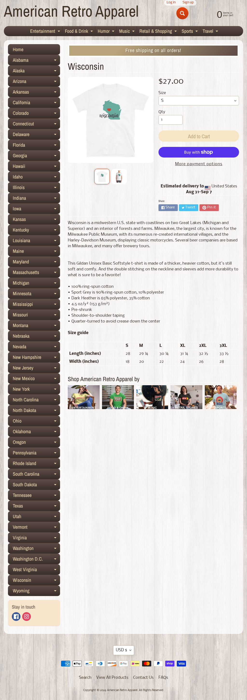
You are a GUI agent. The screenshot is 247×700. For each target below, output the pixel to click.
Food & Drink (79, 32)
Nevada (36, 347)
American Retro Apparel (71, 11)
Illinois (36, 188)
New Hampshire (36, 358)
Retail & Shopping (158, 32)
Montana (36, 326)
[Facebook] (16, 616)
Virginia (36, 538)
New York (36, 390)
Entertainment (45, 32)
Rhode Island (36, 464)
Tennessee (36, 496)
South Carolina (36, 475)
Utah (36, 517)
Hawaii (36, 167)
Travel (211, 32)
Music (127, 32)
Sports (190, 32)
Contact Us (143, 677)
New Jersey (36, 368)
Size (162, 93)
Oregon (36, 443)
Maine (36, 252)
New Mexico (36, 379)
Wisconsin (36, 581)
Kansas (36, 220)
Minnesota (36, 294)
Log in (171, 2)
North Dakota (36, 411)
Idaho (36, 177)
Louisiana (36, 241)
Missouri (36, 315)
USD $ (121, 650)
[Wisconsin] (102, 176)
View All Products (112, 677)
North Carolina (36, 400)
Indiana (36, 199)
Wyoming (36, 591)
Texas (36, 506)
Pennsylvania (36, 453)
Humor (107, 32)
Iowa (36, 209)
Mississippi (36, 305)
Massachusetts (36, 273)
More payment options (198, 164)
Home (18, 49)
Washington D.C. (36, 560)
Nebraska (36, 337)
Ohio (36, 422)
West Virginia (36, 570)
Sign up (188, 2)
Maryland (36, 262)
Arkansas (36, 93)
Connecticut (36, 124)
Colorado (36, 114)
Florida (36, 146)
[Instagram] (26, 616)
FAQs (163, 677)
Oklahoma (36, 432)
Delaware (36, 135)
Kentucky (36, 230)
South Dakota (36, 485)
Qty (161, 112)
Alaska (36, 71)
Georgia (36, 156)
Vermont (36, 528)
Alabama (36, 61)
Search (85, 677)
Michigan (36, 284)
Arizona (36, 82)
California (36, 103)
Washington (36, 549)
